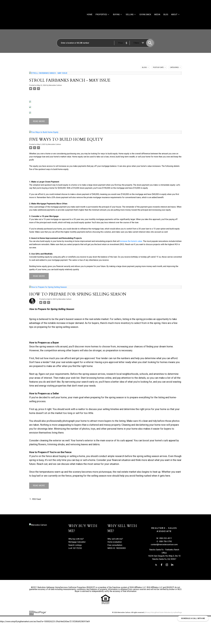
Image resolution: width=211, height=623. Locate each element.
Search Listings (75, 545)
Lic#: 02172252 (75, 548)
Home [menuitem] (89, 14)
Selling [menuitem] (129, 14)
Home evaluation (114, 542)
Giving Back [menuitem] (145, 14)
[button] (156, 565)
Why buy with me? (76, 539)
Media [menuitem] (157, 14)
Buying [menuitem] (116, 14)
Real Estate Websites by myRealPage (169, 612)
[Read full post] (105, 74)
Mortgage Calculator (77, 542)
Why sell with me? (115, 539)
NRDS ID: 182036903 (116, 548)
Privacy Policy (150, 612)
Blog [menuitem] (165, 14)
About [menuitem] (174, 14)
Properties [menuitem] (101, 14)
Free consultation (114, 545)
